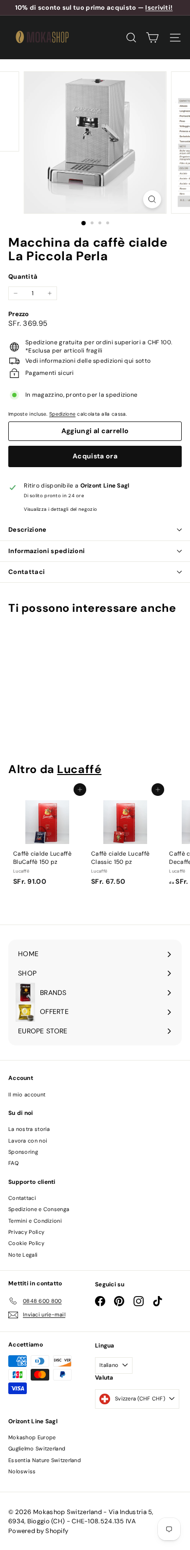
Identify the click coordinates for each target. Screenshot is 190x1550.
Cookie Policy (26, 1243)
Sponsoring (23, 1151)
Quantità (23, 276)
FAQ (13, 1163)
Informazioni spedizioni (46, 551)
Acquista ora (95, 456)
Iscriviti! (158, 7)
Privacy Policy (26, 1232)
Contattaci (26, 572)
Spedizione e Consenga (38, 1209)
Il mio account (26, 1094)
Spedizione (62, 414)
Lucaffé (79, 769)
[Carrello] (152, 37)
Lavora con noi (27, 1140)
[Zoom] (152, 199)
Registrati (77, 1478)
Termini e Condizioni (35, 1220)
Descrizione (27, 529)
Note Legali (23, 1254)
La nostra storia (29, 1129)
